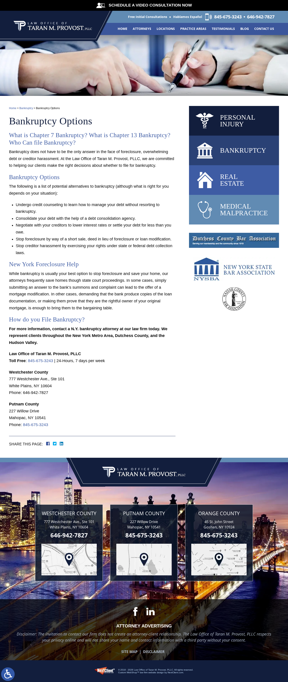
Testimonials (223, 28)
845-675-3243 (228, 17)
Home (122, 28)
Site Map (129, 651)
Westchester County (69, 513)
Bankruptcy (26, 108)
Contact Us (264, 28)
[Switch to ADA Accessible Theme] (8, 674)
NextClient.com (175, 672)
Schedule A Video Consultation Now (150, 5)
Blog (244, 28)
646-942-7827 (260, 17)
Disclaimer (154, 651)
